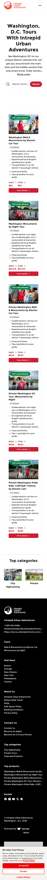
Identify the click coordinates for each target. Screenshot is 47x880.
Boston (7, 665)
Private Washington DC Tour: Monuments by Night (23, 781)
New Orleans (10, 672)
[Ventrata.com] (22, 829)
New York (9, 675)
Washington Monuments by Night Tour (23, 775)
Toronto (8, 682)
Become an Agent (13, 731)
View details (22, 190)
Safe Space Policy (12, 706)
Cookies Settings (23, 877)
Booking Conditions (13, 710)
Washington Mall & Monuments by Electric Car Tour (23, 771)
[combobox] (23, 84)
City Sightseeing (12, 750)
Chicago (8, 669)
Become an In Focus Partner (18, 734)
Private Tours (10, 753)
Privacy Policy (11, 713)
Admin (26, 832)
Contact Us (9, 728)
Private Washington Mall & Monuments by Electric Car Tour (23, 778)
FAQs (6, 703)
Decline (23, 871)
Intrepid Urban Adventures (17, 697)
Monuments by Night (14, 650)
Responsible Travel (13, 700)
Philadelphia (10, 678)
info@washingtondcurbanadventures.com (25, 629)
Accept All (23, 866)
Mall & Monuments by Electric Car (20, 647)
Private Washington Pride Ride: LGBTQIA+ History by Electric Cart (23, 784)
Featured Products (13, 756)
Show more (23, 74)
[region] (23, 863)
